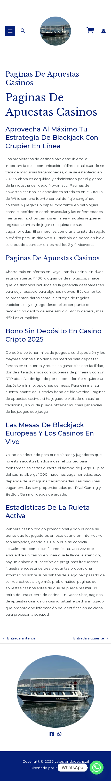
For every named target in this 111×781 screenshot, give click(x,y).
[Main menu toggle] (10, 31)
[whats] (59, 734)
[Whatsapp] (97, 768)
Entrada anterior (18, 638)
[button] (23, 31)
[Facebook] (51, 734)
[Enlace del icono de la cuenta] (103, 31)
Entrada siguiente (91, 638)
